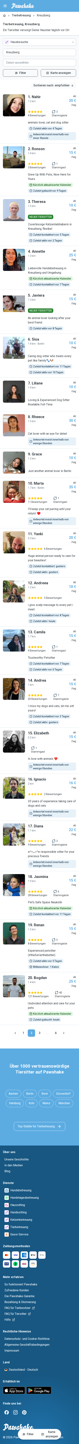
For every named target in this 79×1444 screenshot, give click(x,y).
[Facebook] (6, 1412)
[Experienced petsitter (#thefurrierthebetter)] (39, 945)
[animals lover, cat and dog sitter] (39, 117)
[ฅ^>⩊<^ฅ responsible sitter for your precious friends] (39, 846)
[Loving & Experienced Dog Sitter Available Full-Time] (39, 394)
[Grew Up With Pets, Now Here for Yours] (39, 169)
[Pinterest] (24, 1412)
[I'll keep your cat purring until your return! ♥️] (39, 503)
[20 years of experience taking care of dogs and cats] (39, 797)
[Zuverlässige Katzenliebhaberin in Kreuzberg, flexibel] (39, 221)
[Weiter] (63, 1033)
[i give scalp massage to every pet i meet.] (39, 601)
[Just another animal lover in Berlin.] (39, 463)
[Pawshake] (22, 6)
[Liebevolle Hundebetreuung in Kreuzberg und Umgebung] (39, 268)
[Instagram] (15, 1412)
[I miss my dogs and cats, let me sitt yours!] (39, 701)
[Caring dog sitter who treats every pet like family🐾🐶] (39, 355)
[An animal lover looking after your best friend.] (39, 312)
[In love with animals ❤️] (39, 751)
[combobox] (39, 42)
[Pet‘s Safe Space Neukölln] (39, 895)
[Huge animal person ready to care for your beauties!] (39, 552)
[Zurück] (15, 1033)
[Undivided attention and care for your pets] (39, 998)
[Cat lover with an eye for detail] (39, 429)
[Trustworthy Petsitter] (39, 651)
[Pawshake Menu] (5, 5)
